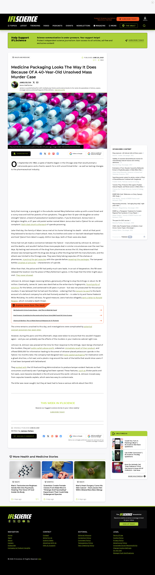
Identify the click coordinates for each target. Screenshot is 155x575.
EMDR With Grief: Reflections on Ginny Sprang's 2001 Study (127, 195)
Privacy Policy (118, 540)
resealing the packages (78, 259)
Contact (46, 535)
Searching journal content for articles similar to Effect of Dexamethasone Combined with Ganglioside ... (129, 178)
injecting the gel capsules (34, 259)
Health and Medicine (22, 57)
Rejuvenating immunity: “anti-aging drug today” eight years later (128, 204)
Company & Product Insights (19, 548)
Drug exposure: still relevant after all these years (127, 153)
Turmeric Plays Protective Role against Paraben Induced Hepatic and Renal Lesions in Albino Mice (128, 186)
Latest (23, 26)
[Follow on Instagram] (19, 521)
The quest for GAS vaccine (121, 220)
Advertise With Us (49, 543)
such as (82, 370)
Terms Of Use (118, 535)
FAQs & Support (49, 545)
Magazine (100, 26)
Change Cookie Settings (122, 548)
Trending (35, 26)
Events (69, 26)
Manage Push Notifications (123, 553)
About (10, 540)
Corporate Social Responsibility (125, 545)
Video (46, 26)
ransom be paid (83, 291)
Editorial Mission (84, 535)
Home (10, 535)
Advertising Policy (120, 543)
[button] (144, 25)
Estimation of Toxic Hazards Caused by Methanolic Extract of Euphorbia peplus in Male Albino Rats (128, 169)
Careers (10, 543)
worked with (21, 367)
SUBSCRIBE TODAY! (57, 412)
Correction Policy (84, 538)
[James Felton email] (37, 82)
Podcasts (57, 26)
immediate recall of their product (80, 348)
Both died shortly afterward (33, 224)
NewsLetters (83, 26)
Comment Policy (84, 540)
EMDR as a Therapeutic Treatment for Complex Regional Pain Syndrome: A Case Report (127, 212)
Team (10, 538)
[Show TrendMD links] (144, 236)
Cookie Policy (118, 538)
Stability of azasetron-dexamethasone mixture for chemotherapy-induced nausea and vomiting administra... (128, 160)
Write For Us (47, 538)
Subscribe (12, 545)
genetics (50, 482)
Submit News (48, 540)
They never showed (24, 275)
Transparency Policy (85, 543)
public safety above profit (42, 348)
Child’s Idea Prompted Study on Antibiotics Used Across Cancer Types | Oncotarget (127, 227)
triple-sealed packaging (74, 355)
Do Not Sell (117, 551)
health (17, 482)
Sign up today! (129, 524)
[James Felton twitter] (34, 82)
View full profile (60, 90)
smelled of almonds (27, 263)
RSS (39, 559)
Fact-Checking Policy (86, 545)
